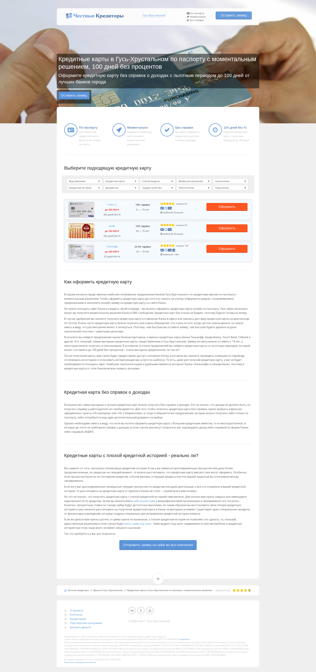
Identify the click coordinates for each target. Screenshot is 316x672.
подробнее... (185, 639)
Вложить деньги (80, 627)
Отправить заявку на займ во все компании (158, 545)
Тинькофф (112, 246)
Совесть (112, 204)
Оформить (227, 206)
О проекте (76, 610)
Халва (112, 225)
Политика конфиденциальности (80, 662)
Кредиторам (78, 619)
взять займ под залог (138, 523)
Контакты (76, 614)
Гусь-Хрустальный (153, 15)
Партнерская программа (86, 623)
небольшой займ (144, 501)
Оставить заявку (234, 15)
